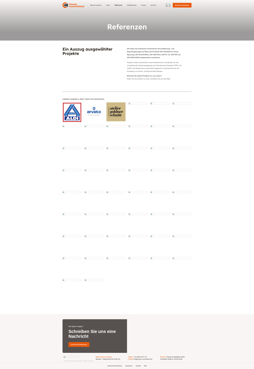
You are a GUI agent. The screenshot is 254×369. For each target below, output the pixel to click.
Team (108, 5)
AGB (145, 366)
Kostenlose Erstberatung (79, 344)
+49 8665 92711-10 (140, 357)
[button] (134, 83)
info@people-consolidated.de (142, 359)
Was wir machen (95, 5)
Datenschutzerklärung (115, 366)
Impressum (129, 366)
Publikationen (132, 5)
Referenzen (118, 5)
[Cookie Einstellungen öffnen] (4, 366)
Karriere (153, 5)
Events (143, 5)
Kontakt (138, 366)
